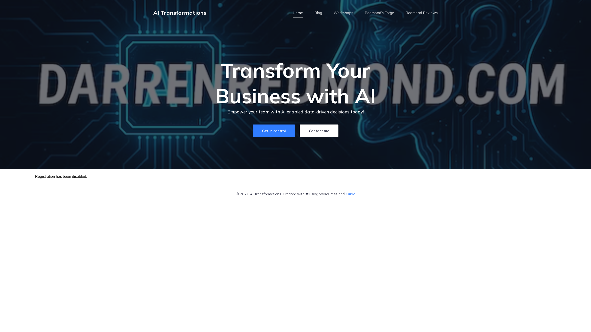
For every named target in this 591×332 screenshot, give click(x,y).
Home (298, 12)
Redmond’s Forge (379, 12)
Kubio (351, 194)
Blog (318, 12)
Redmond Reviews (422, 12)
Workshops (343, 12)
